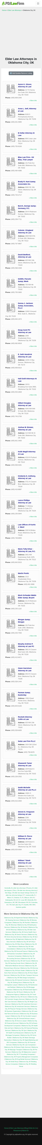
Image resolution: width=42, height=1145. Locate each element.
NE (16, 902)
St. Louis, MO (23, 900)
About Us (25, 1130)
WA (34, 905)
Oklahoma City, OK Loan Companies (24, 1045)
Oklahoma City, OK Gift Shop (26, 942)
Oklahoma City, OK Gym (19, 1030)
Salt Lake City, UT (17, 905)
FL (23, 897)
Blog (26, 1128)
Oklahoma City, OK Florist (15, 992)
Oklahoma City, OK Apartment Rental (15, 918)
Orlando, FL (17, 897)
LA (17, 900)
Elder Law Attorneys (14, 10)
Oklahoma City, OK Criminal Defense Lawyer (20, 1018)
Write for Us (33, 1128)
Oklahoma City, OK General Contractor (17, 980)
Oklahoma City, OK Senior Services (16, 934)
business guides (21, 907)
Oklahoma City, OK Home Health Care (24, 932)
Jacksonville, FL (31, 895)
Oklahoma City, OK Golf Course (20, 961)
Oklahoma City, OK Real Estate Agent (24, 990)
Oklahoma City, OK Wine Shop (14, 944)
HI (33, 897)
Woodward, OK (23, 902)
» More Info (33, 100)
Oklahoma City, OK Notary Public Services (17, 1047)
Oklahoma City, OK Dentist (19, 927)
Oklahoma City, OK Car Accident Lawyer (23, 1016)
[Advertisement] (21, 35)
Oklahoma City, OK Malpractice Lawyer (24, 1052)
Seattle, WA (28, 905)
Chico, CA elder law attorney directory (25, 890)
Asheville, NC (32, 900)
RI (29, 902)
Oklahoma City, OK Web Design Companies (21, 978)
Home (4, 10)
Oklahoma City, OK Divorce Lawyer (16, 1021)
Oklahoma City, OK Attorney (29, 968)
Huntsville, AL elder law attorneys (14, 888)
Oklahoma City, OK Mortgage (26, 949)
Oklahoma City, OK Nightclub (15, 939)
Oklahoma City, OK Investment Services (23, 1004)
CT (24, 895)
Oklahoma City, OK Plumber (21, 922)
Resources (17, 1130)
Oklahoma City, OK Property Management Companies (21, 1057)
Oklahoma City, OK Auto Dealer (15, 970)
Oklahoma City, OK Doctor (19, 997)
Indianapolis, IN (10, 900)
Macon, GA (28, 897)
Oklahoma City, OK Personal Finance (15, 951)
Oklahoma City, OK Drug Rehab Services (17, 1059)
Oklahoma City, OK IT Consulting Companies (21, 1054)
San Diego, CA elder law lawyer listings (17, 893)
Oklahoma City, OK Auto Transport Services (24, 975)
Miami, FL (10, 897)
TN (10, 905)
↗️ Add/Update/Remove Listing (21, 73)
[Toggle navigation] (38, 3)
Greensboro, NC (9, 902)
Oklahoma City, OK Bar (30, 937)
